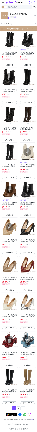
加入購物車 (28, 102)
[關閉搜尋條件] (6, 7)
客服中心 (10, 424)
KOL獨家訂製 (29, 29)
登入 (32, 2)
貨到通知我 (9, 65)
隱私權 (18, 429)
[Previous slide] (2, 39)
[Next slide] (16, 39)
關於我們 (18, 424)
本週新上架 (8, 24)
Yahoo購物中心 (14, 2)
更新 (32, 419)
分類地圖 (25, 429)
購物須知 (25, 424)
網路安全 (11, 429)
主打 (2, 29)
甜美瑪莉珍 (24, 29)
